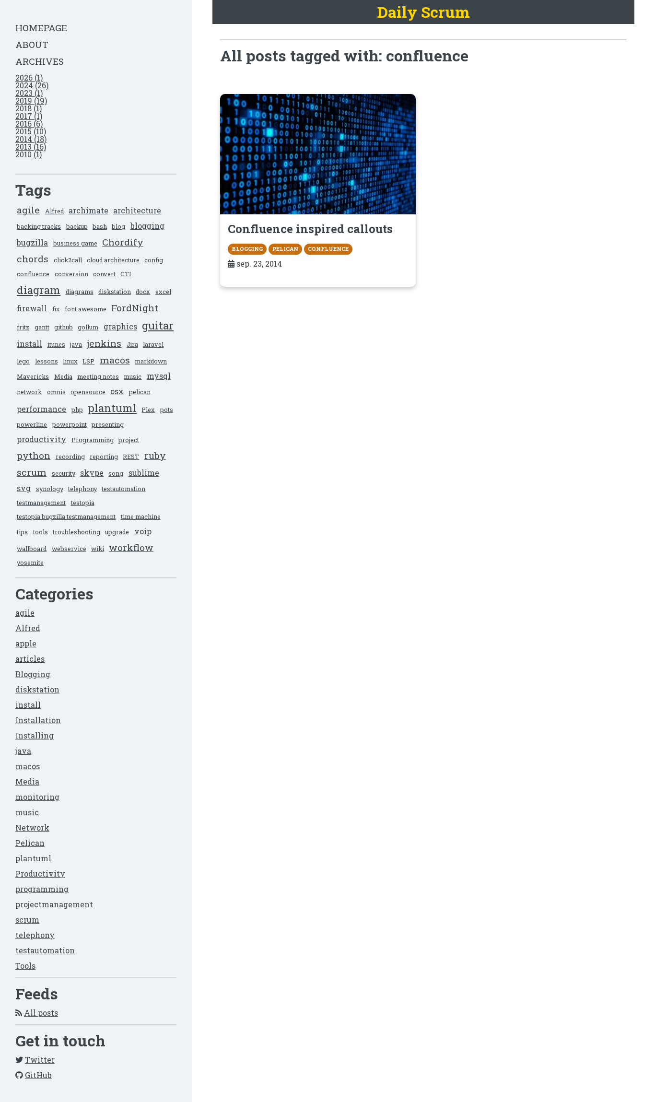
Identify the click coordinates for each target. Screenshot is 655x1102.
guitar (158, 325)
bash (100, 226)
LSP (88, 361)
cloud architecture (113, 260)
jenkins (104, 343)
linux (70, 361)
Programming (92, 440)
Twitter (40, 1060)
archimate (88, 210)
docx (143, 291)
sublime (144, 473)
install (29, 344)
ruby (155, 455)
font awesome (85, 309)
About (31, 44)
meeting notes (98, 376)
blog (118, 226)
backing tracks (39, 226)
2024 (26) (31, 85)
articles (30, 659)
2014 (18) (31, 139)
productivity (41, 439)
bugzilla (32, 242)
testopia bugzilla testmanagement (66, 516)
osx (117, 391)
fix (56, 309)
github (63, 327)
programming (42, 889)
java (76, 344)
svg (24, 488)
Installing (34, 735)
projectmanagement (54, 904)
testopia (82, 502)
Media (63, 376)
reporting (104, 456)
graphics (120, 326)
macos (115, 360)
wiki (97, 548)
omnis (56, 392)
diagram (38, 290)
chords (32, 259)
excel (163, 291)
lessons (46, 361)
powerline (32, 424)
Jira (132, 344)
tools (40, 532)
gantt (42, 327)
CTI (125, 274)
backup (77, 226)
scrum (32, 472)
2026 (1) (29, 77)
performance (41, 409)
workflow (131, 547)
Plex (148, 409)
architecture (137, 210)
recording (70, 456)
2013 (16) (30, 146)
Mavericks (33, 376)
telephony (82, 488)
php (77, 409)
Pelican (30, 843)
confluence (33, 274)
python (33, 455)
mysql (159, 376)
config (153, 260)
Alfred (54, 211)
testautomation (123, 488)
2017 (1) (28, 116)
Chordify (122, 242)
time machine (141, 516)
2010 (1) (28, 154)
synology (49, 488)
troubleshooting (76, 532)
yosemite (30, 562)
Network (32, 827)
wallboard (32, 548)
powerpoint (69, 424)
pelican (140, 392)
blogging (147, 226)
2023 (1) (29, 93)
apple (25, 643)
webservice (69, 548)
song (115, 473)
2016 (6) (29, 123)
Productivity (40, 873)
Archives (39, 61)
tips (22, 532)
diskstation (114, 291)
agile (28, 210)
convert (104, 274)
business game (75, 243)
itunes (56, 344)
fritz (23, 327)
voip (143, 531)
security (63, 473)
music (132, 376)
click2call (68, 260)
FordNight (134, 308)
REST (131, 456)
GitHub (38, 1075)
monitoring (37, 797)
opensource (87, 392)
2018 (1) (28, 108)
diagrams (80, 291)
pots (166, 409)
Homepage (41, 28)
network (29, 392)
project (128, 440)
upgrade (117, 532)
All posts (41, 1013)
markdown (151, 361)
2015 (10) (30, 131)
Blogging (32, 674)
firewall (32, 308)
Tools (25, 966)
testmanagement (41, 502)
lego (23, 361)
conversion (71, 274)
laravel (153, 344)
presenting (108, 424)
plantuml (112, 408)
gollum (88, 327)
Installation (38, 720)
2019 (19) (31, 100)
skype (92, 473)
